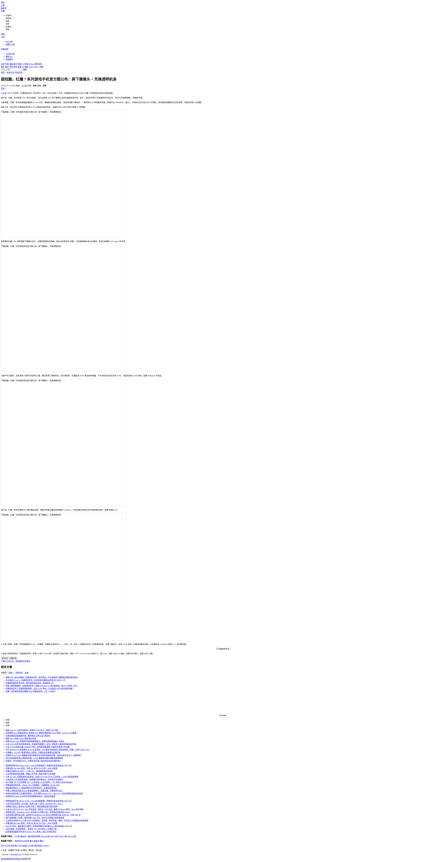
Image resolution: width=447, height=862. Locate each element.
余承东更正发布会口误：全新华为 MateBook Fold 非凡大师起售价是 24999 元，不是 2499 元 (43, 815)
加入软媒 (23, 846)
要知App (9, 57)
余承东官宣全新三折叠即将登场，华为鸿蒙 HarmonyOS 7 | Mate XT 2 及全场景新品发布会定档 (44, 793)
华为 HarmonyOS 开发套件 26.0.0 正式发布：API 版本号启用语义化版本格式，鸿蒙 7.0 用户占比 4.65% (47, 750)
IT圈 (3, 5)
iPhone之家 (45, 836)
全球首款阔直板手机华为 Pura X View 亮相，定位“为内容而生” (31, 832)
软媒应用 (4, 49)
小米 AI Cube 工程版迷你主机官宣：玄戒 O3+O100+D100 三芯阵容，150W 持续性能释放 (42, 777)
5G (23, 67)
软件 (40, 64)
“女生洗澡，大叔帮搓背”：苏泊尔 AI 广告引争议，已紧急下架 (31, 829)
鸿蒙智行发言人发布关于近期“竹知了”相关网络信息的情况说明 (32, 806)
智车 (3, 67)
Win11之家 (72, 836)
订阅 (3, 37)
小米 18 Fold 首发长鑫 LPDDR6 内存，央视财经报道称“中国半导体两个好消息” (38, 747)
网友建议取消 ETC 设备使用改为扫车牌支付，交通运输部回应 (31, 788)
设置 (3, 11)
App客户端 (10, 54)
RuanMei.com (16, 854)
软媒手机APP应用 (21, 841)
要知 (42, 841)
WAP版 (30, 846)
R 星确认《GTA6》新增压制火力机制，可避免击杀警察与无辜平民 (33, 752)
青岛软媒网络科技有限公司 (12, 859)
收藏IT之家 (10, 44)
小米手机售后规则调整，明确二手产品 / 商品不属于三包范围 (30, 774)
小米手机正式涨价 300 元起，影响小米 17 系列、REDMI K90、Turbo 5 (34, 804)
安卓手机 (19, 72)
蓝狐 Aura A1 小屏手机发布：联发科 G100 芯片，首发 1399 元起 (32, 730)
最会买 (4, 8)
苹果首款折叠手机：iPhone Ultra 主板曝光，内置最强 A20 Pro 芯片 (33, 785)
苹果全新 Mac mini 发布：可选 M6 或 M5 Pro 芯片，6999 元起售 (32, 768)
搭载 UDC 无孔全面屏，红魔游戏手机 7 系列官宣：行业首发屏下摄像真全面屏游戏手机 (42, 677)
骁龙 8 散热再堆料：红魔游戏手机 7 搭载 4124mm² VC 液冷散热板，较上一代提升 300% (41, 686)
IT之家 (24, 86)
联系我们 (14, 846)
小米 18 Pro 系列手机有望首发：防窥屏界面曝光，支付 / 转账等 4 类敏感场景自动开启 (41, 744)
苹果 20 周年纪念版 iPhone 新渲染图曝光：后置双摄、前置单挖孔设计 (34, 791)
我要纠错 (13, 658)
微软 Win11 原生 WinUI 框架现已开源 (21, 738)
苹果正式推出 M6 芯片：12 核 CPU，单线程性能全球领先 (29, 771)
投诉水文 (5, 658)
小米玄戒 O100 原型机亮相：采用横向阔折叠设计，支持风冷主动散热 (34, 779)
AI (23, 64)
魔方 (31, 841)
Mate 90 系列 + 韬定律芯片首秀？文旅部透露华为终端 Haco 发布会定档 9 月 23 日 (39, 826)
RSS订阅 (9, 42)
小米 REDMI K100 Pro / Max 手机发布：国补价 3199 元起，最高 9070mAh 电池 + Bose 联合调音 (44, 809)
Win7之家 (54, 836)
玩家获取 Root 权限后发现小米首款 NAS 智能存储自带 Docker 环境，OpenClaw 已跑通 (41, 733)
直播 (19, 67)
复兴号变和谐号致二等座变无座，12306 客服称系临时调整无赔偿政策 (34, 758)
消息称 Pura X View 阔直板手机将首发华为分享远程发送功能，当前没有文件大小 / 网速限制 (43, 755)
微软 (26, 67)
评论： (4, 88)
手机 (7, 64)
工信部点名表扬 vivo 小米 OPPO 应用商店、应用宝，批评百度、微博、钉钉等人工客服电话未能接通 (47, 820)
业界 (3, 64)
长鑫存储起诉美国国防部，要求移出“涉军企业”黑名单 (28, 736)
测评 (15, 64)
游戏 (15, 67)
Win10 (31, 67)
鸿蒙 (36, 64)
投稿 (3, 34)
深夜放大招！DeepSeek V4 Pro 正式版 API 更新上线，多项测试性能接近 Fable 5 (38, 812)
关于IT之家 (5, 846)
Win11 (36, 67)
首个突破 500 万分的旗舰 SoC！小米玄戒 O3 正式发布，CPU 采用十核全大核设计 (39, 782)
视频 (19, 64)
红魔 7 (11, 673)
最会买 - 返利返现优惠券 (30, 836)
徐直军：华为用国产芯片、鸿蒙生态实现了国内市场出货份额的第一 (33, 761)
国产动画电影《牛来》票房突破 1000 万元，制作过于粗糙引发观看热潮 (35, 818)
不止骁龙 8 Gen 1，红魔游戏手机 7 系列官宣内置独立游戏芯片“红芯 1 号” (36, 680)
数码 (7, 67)
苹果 (26, 64)
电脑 (11, 64)
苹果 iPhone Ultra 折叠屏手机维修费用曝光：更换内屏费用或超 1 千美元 (35, 741)
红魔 (26, 673)
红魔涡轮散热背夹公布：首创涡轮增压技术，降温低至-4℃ (30, 683)
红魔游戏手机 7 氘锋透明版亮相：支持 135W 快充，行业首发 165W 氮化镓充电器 (39, 689)
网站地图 (38, 846)
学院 (11, 67)
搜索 (24, 69)
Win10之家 (62, 836)
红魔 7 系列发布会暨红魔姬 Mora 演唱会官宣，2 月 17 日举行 (31, 691)
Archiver (45, 846)
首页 (3, 2)
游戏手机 (19, 673)
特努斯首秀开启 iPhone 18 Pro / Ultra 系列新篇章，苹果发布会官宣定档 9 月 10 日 (38, 765)
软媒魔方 (9, 59)
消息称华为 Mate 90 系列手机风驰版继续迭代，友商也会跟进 (30, 796)
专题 (41, 67)
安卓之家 (10, 72)
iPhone (31, 64)
